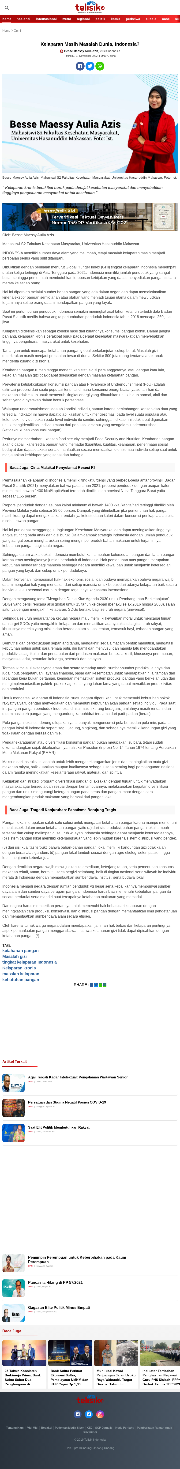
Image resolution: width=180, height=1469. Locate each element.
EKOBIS (151, 19)
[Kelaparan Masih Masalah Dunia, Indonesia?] (80, 66)
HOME (6, 19)
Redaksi (46, 1427)
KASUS (115, 19)
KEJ (89, 1427)
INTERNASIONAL (46, 19)
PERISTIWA (133, 19)
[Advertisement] (90, 1029)
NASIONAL (23, 19)
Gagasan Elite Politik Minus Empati (59, 1308)
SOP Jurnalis (103, 1427)
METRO (66, 19)
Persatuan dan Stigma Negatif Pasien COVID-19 (67, 1102)
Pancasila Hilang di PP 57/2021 (55, 1282)
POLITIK (100, 19)
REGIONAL (83, 19)
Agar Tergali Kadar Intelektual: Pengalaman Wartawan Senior (78, 1077)
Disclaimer (90, 1432)
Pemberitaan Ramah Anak (154, 1427)
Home (6, 30)
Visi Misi (32, 1427)
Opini (17, 30)
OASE (165, 19)
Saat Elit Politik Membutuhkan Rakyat (59, 1127)
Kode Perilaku (124, 1427)
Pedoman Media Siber (69, 1427)
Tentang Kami (15, 1427)
